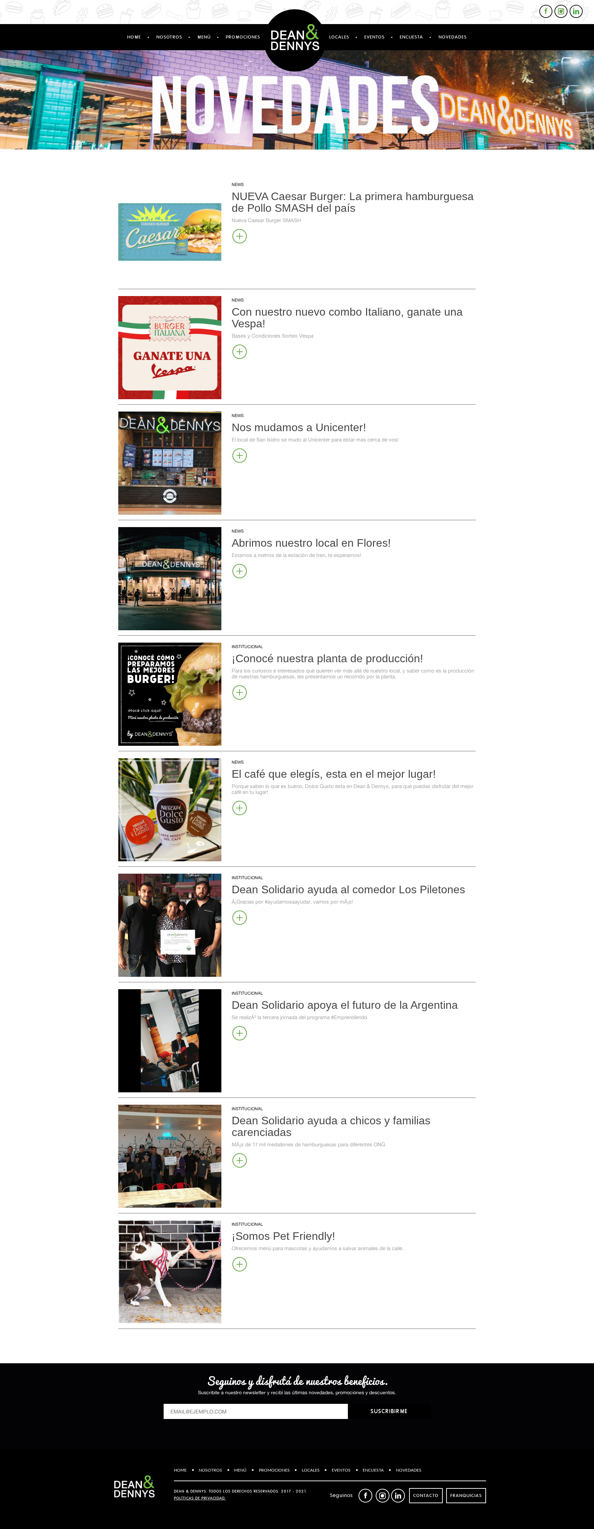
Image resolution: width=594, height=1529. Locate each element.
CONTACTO (426, 1495)
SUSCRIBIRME (389, 1411)
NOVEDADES (453, 37)
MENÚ (204, 37)
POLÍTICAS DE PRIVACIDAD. (200, 1498)
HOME (134, 37)
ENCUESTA (411, 37)
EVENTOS (374, 37)
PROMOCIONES (243, 37)
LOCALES (339, 37)
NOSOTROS (169, 37)
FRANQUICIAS (466, 1495)
